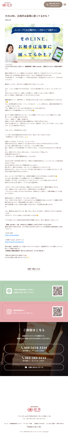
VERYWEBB (45, 431)
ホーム (6, 423)
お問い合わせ (60, 423)
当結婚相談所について (16, 423)
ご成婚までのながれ (39, 423)
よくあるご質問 (50, 423)
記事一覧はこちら (34, 269)
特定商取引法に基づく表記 (34, 427)
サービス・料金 (27, 423)
